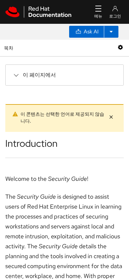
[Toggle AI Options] (111, 32)
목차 (9, 48)
